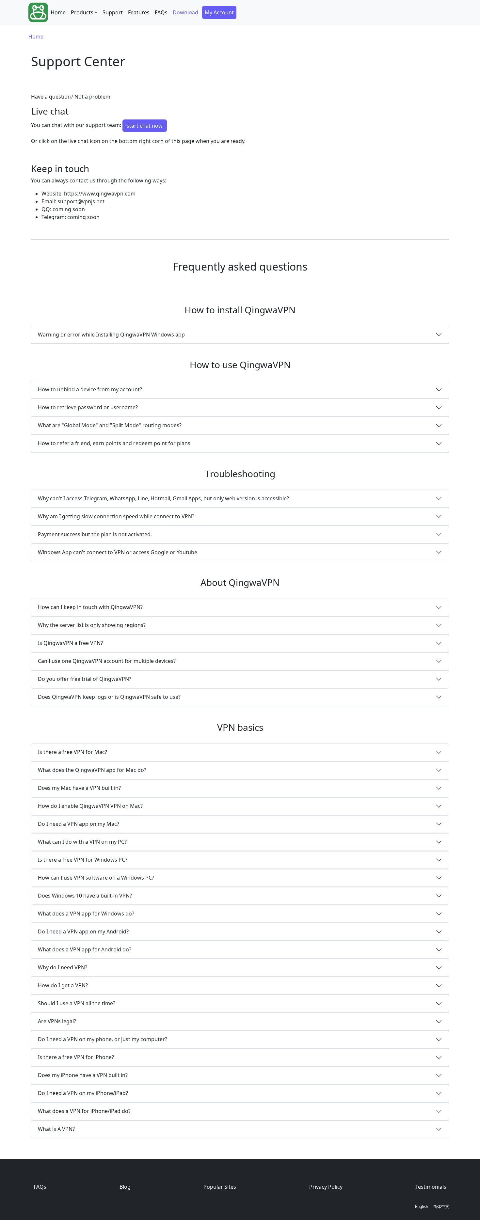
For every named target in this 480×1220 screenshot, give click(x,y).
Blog (125, 1186)
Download (185, 12)
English (421, 1206)
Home (58, 12)
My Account (219, 12)
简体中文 (441, 1206)
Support (113, 12)
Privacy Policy (326, 1186)
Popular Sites (219, 1186)
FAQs (161, 12)
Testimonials (430, 1186)
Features (139, 12)
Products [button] (82, 12)
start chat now (145, 125)
